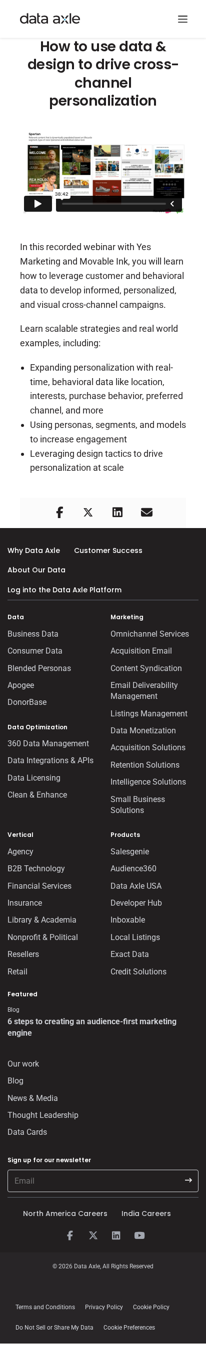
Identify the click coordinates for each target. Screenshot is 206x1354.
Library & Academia (42, 920)
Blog (16, 1080)
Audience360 (133, 868)
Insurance (25, 903)
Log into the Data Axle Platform (65, 590)
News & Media (33, 1098)
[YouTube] (139, 1236)
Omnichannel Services (149, 634)
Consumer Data (35, 651)
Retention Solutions (145, 765)
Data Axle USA (136, 886)
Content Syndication (146, 668)
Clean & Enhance (37, 795)
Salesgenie (129, 851)
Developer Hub (136, 903)
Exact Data (129, 954)
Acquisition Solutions (148, 747)
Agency (21, 851)
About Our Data (37, 570)
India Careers (146, 1214)
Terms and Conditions (45, 1307)
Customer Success (108, 550)
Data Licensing (34, 778)
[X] (93, 1236)
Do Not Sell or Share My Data (55, 1327)
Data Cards (27, 1132)
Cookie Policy (151, 1307)
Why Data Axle (34, 550)
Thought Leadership (43, 1115)
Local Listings (135, 937)
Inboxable (127, 920)
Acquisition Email (141, 651)
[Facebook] (70, 1236)
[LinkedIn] (116, 1236)
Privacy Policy (104, 1307)
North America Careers (65, 1214)
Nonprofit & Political (43, 937)
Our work (23, 1064)
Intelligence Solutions (148, 782)
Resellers (23, 954)
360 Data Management (48, 743)
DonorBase (27, 702)
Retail (18, 971)
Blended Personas (39, 668)
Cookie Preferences (129, 1327)
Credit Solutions (138, 971)
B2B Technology (36, 868)
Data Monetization (143, 730)
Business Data (33, 634)
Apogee (21, 685)
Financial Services (40, 886)
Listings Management (149, 713)
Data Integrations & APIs (51, 760)
